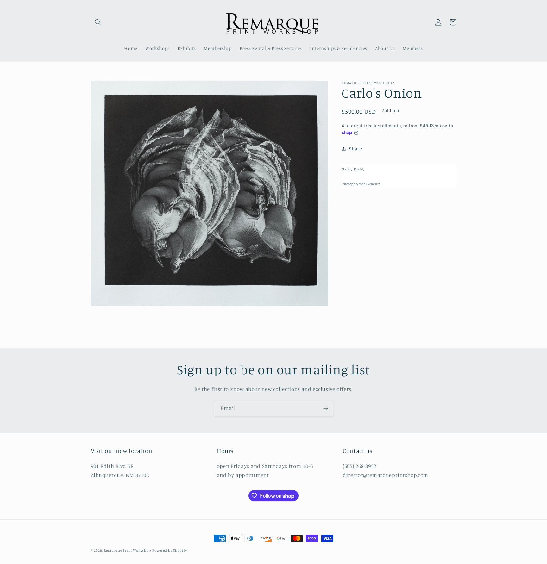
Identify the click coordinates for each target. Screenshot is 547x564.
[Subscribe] (325, 408)
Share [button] (355, 149)
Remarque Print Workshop (127, 550)
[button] (98, 22)
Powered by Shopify (169, 550)
